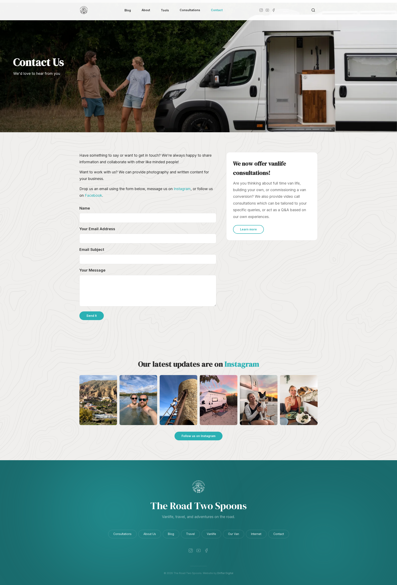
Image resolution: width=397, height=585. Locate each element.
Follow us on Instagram (198, 436)
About (146, 10)
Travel (190, 534)
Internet (256, 534)
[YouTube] (267, 10)
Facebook (93, 195)
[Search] (313, 10)
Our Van (233, 534)
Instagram (182, 189)
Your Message (92, 270)
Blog (127, 10)
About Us (149, 534)
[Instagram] (261, 10)
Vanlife (211, 534)
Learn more (248, 229)
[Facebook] (273, 10)
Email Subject (91, 249)
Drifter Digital (225, 573)
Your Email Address (97, 229)
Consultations (190, 10)
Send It (91, 315)
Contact (217, 10)
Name (84, 208)
